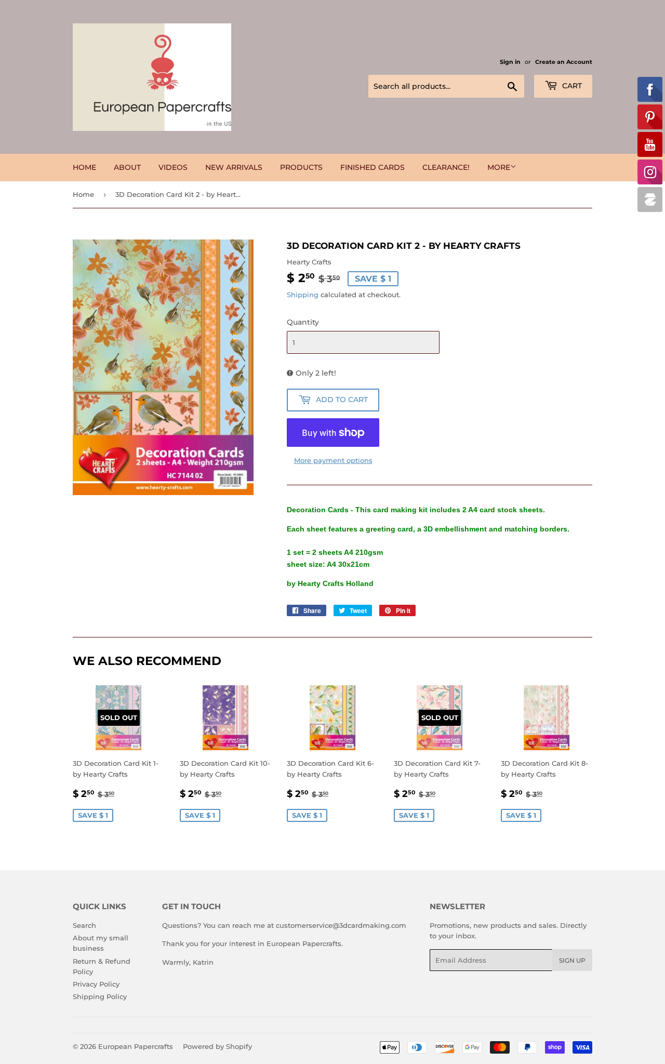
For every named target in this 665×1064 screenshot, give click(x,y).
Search (84, 925)
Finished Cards (372, 167)
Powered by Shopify (217, 1046)
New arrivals (233, 167)
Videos (173, 167)
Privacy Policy (96, 984)
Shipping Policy (100, 996)
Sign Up (572, 960)
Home (84, 167)
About (127, 167)
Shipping (302, 294)
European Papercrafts (135, 1046)
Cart (571, 85)
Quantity (303, 322)
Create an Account (563, 61)
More (498, 167)
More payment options (333, 460)
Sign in (510, 61)
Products (301, 167)
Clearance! (446, 167)
